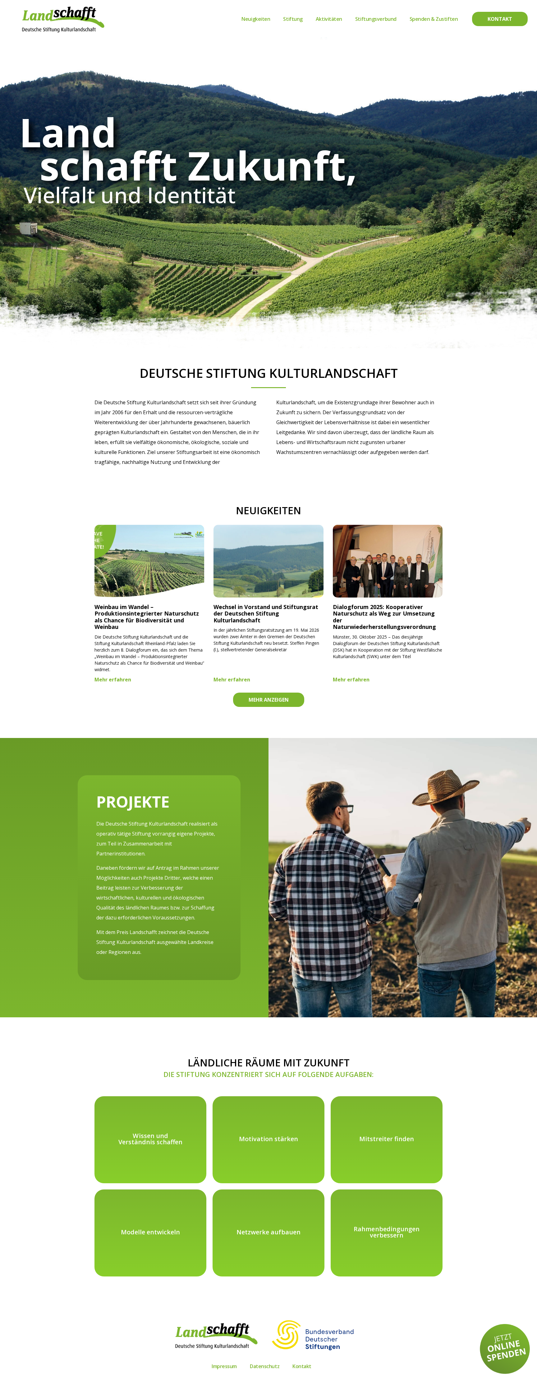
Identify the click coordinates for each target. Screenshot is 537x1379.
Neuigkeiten (255, 19)
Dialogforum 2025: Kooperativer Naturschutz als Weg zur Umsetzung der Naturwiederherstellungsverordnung (384, 617)
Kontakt (301, 1366)
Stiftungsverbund (376, 19)
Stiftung (292, 19)
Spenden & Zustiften (434, 19)
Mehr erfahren (112, 679)
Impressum (224, 1366)
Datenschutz (264, 1366)
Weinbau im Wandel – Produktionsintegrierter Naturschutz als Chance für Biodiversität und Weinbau (146, 617)
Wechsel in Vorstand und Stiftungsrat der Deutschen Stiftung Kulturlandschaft (265, 613)
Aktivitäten (329, 19)
